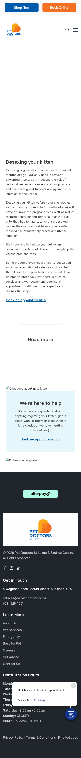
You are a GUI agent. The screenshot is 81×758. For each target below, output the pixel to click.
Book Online (59, 7)
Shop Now (21, 7)
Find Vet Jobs (68, 737)
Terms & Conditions (41, 737)
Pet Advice (11, 657)
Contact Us (11, 664)
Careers (9, 650)
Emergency (11, 636)
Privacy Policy (13, 737)
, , (37, 589)
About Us (10, 623)
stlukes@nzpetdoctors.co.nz (24, 598)
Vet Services (12, 630)
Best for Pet (12, 643)
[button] (71, 714)
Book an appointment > (26, 300)
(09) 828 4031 (13, 603)
